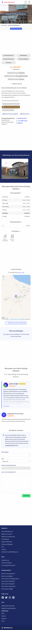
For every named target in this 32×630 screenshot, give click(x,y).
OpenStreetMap (21, 319)
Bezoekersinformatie (8, 59)
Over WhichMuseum (7, 531)
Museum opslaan (17, 84)
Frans (3, 621)
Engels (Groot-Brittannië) (8, 608)
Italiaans (3, 618)
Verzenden (26, 495)
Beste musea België (6, 576)
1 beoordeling (16, 69)
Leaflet (6, 319)
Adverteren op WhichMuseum (9, 552)
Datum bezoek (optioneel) (8, 465)
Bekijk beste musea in (16, 73)
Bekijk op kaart (22, 118)
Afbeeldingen (23, 55)
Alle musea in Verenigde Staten (10, 579)
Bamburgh (10, 122)
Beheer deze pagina (16, 28)
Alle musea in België (7, 589)
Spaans (3, 616)
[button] (16, 296)
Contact (3, 549)
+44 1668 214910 (23, 121)
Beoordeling (4, 452)
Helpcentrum (5, 560)
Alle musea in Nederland (8, 586)
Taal (2, 459)
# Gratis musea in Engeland (10, 114)
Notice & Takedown (6, 542)
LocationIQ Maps (13, 319)
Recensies (8, 62)
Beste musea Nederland (8, 574)
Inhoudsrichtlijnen (6, 563)
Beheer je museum (6, 534)
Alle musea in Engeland (8, 584)
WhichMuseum (9, 2)
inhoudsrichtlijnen (10, 445)
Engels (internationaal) (7, 606)
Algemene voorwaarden (8, 537)
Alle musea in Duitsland (8, 581)
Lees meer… (6, 406)
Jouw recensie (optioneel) (8, 472)
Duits (2, 613)
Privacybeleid (5, 539)
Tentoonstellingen (23, 59)
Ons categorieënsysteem (8, 565)
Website (20, 123)
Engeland (4, 124)
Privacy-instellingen (7, 544)
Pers (2, 547)
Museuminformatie (8, 55)
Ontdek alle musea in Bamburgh (17, 323)
